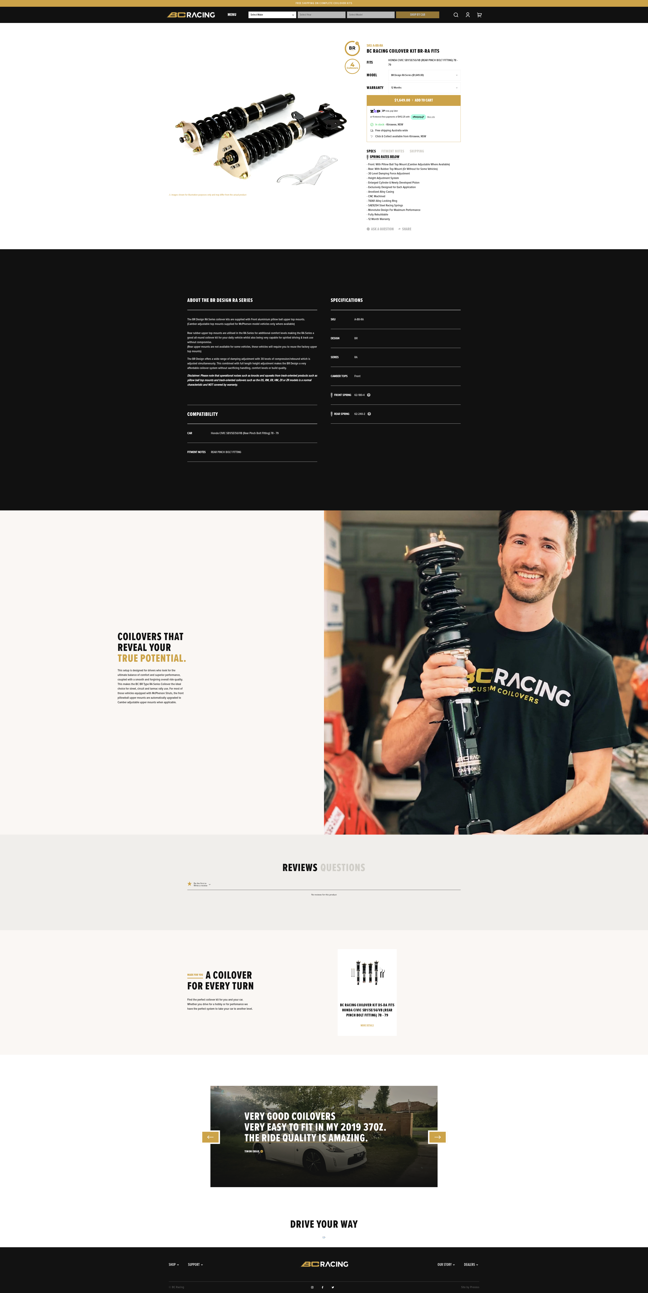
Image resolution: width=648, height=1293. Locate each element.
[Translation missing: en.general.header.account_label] (468, 15)
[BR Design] (352, 48)
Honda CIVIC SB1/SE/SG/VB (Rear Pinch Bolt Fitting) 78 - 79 (423, 62)
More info (431, 117)
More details (367, 1026)
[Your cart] (480, 15)
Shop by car (417, 15)
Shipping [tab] (417, 151)
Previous (210, 1137)
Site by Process (470, 1287)
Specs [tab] (371, 151)
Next (437, 1137)
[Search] (456, 15)
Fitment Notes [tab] (392, 151)
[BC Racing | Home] (190, 15)
